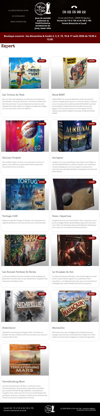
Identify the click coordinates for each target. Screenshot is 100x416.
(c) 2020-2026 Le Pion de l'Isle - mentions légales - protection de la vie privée (78, 409)
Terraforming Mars (13, 382)
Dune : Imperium (61, 216)
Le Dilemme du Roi (63, 272)
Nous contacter (18, 21)
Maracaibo (58, 328)
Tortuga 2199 (10, 216)
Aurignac (57, 158)
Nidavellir (9, 328)
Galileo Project (11, 158)
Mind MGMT (58, 95)
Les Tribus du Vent (13, 95)
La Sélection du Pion (18, 10)
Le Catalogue (18, 16)
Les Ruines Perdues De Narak (19, 272)
